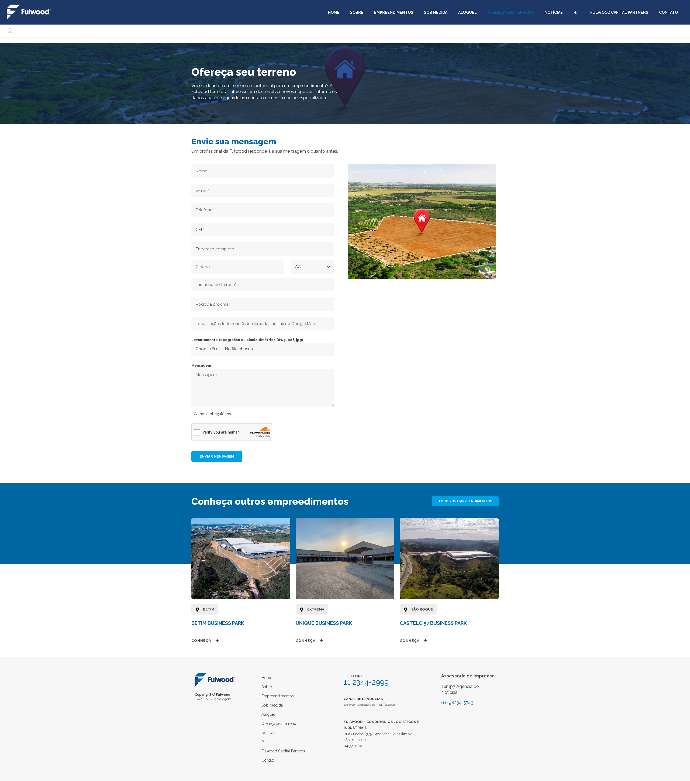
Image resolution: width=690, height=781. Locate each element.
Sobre (356, 12)
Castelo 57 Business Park (433, 623)
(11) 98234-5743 (457, 702)
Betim (208, 609)
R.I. (576, 12)
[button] (184, 576)
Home (333, 12)
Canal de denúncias (363, 699)
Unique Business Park (324, 623)
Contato (668, 12)
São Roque (422, 609)
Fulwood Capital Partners (619, 12)
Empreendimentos (393, 12)
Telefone (353, 676)
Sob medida (435, 12)
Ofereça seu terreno (511, 12)
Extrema (315, 609)
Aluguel (467, 12)
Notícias (553, 12)
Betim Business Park (217, 623)
